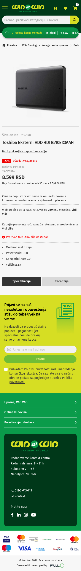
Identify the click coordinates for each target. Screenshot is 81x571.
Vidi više (7, 228)
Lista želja (65, 8)
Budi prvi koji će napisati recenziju (24, 151)
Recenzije (61, 281)
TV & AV (63, 32)
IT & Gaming (29, 45)
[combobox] (40, 20)
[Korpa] (75, 8)
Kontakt (19, 496)
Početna (12, 45)
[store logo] (28, 8)
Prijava (55, 8)
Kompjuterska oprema (55, 45)
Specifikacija (22, 281)
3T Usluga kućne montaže (27, 32)
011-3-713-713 (23, 490)
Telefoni (51, 32)
